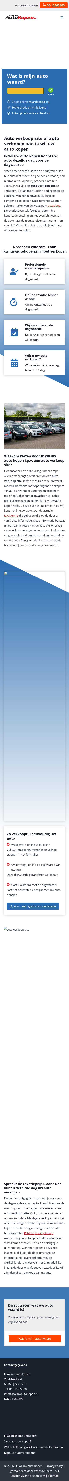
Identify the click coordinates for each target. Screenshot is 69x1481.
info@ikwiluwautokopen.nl (21, 1394)
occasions (54, 205)
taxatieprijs (11, 515)
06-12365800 (56, 5)
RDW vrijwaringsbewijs (38, 1233)
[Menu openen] (62, 17)
